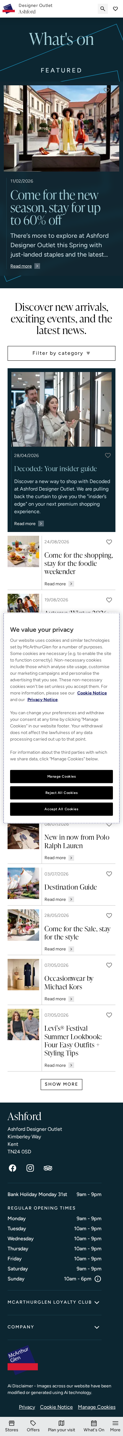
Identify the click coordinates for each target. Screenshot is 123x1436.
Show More (61, 1084)
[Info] (98, 1279)
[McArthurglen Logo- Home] (9, 9)
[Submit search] (103, 9)
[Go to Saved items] (115, 9)
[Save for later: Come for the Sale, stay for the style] (109, 915)
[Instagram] (30, 1168)
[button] (106, 90)
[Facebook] (13, 1168)
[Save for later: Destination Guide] (109, 874)
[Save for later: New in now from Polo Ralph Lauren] (109, 824)
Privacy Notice (42, 699)
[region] (61, 718)
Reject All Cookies (61, 792)
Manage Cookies (96, 1407)
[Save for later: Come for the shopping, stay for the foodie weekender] (109, 542)
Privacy (27, 1407)
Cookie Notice (56, 1407)
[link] (36, 9)
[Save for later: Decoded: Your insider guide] (108, 455)
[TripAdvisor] (48, 1168)
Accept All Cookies (61, 808)
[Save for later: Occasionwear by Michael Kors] (109, 965)
